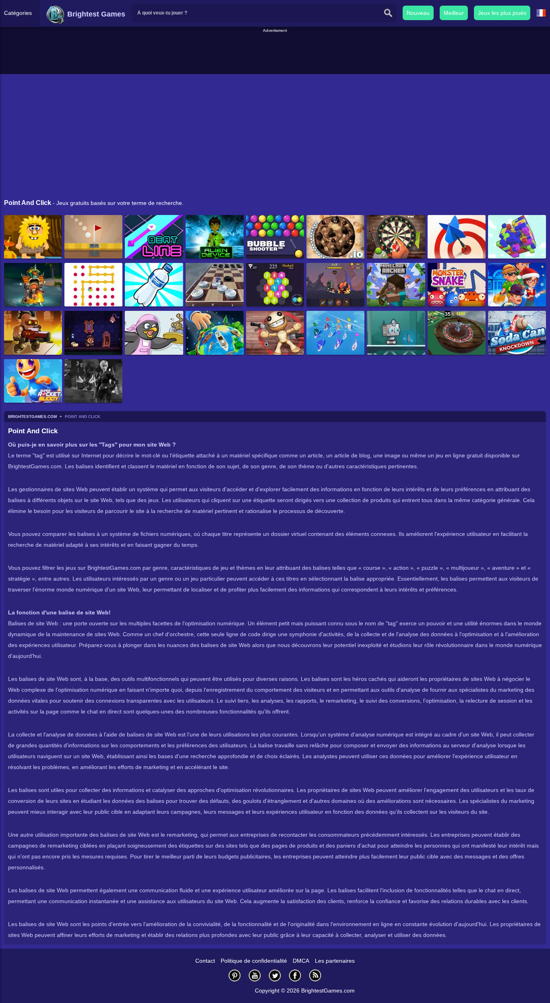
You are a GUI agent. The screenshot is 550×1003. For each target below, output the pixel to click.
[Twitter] (275, 975)
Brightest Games (95, 14)
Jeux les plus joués (502, 13)
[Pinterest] (234, 975)
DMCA (301, 961)
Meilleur (454, 13)
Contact (205, 961)
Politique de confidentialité (254, 961)
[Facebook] (295, 975)
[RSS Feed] (315, 975)
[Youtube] (255, 975)
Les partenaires (335, 961)
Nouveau (418, 13)
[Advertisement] (275, 52)
